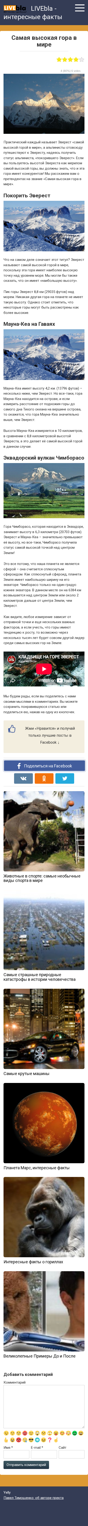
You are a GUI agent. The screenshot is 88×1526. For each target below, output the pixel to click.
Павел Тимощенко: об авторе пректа (34, 1498)
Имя (8, 1447)
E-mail (37, 1447)
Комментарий (15, 1382)
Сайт (62, 1447)
